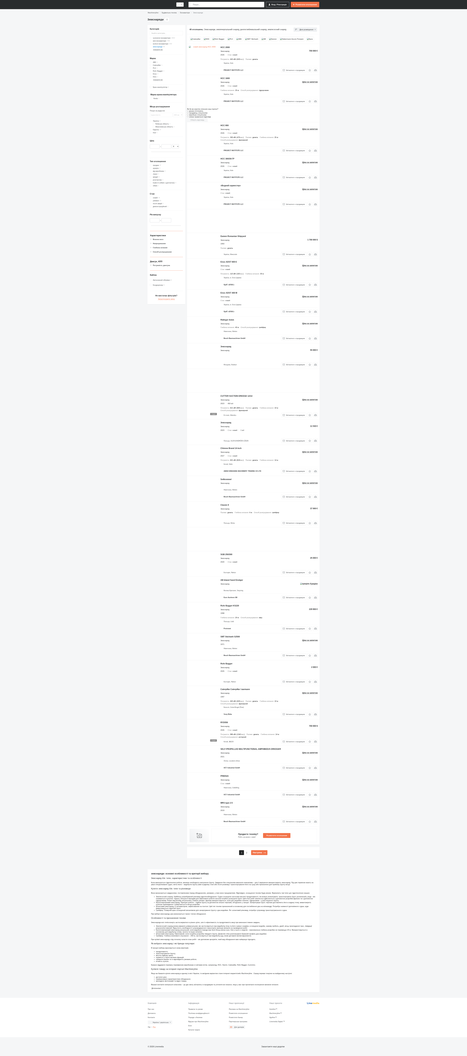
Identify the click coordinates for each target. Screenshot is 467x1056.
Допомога (152, 1013)
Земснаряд (225, 347)
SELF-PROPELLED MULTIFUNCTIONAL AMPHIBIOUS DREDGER (250, 749)
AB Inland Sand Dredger (231, 580)
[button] (309, 70)
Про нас (151, 1009)
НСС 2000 (225, 47)
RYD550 (224, 722)
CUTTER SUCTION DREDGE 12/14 (236, 396)
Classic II (224, 505)
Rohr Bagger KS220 (229, 606)
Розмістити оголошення (276, 835)
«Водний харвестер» (230, 186)
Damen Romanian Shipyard (233, 236)
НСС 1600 (225, 78)
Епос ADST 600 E (228, 262)
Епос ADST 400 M (228, 293)
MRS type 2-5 (226, 803)
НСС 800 (224, 125)
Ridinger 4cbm (227, 320)
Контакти (151, 1017)
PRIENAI (224, 776)
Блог (190, 1026)
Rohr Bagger (226, 664)
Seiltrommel (225, 479)
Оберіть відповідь (197, 120)
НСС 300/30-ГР (227, 159)
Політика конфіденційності (198, 1013)
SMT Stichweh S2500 (230, 637)
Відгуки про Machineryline (198, 1021)
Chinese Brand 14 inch (231, 448)
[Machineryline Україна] (160, 5)
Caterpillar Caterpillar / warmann (235, 689)
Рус (154, 1027)
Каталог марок (194, 1030)
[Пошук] (190, 4)
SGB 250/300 (226, 554)
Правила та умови (195, 1009)
